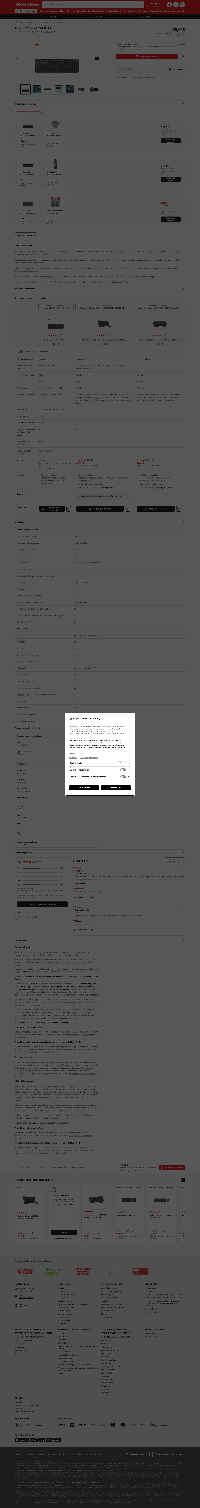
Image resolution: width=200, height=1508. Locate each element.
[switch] (123, 769)
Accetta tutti (116, 787)
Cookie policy (93, 758)
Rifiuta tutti (84, 787)
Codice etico (84, 758)
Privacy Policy (73, 758)
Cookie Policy (73, 753)
